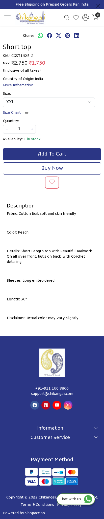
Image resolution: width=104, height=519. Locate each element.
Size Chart (12, 112)
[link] (66, 17)
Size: (7, 93)
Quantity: (11, 121)
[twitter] (58, 36)
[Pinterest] (46, 405)
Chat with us (72, 499)
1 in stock (32, 139)
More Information (18, 85)
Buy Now (52, 168)
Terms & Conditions (37, 505)
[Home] (30, 17)
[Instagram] (69, 405)
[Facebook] (35, 405)
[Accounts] (86, 17)
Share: (28, 36)
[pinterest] (67, 36)
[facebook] (49, 36)
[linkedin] (76, 36)
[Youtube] (58, 405)
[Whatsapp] (40, 36)
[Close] (98, 6)
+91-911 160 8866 (52, 388)
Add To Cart (52, 154)
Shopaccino (35, 513)
